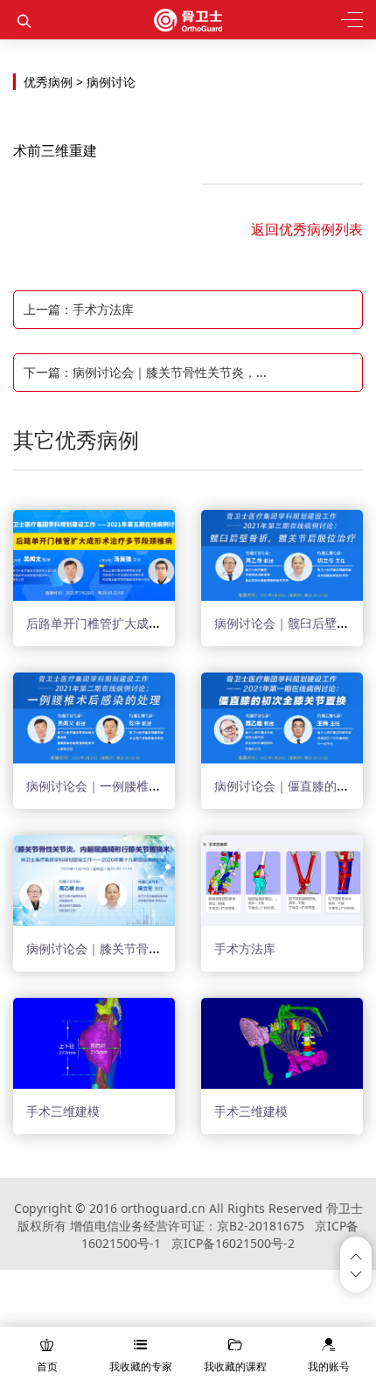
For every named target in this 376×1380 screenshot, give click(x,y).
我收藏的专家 (140, 1366)
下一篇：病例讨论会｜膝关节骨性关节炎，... (145, 372)
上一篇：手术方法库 (79, 309)
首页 (47, 1366)
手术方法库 (244, 948)
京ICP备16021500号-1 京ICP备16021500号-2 (220, 1234)
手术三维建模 (63, 1111)
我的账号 (329, 1366)
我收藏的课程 (235, 1366)
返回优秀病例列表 (307, 229)
